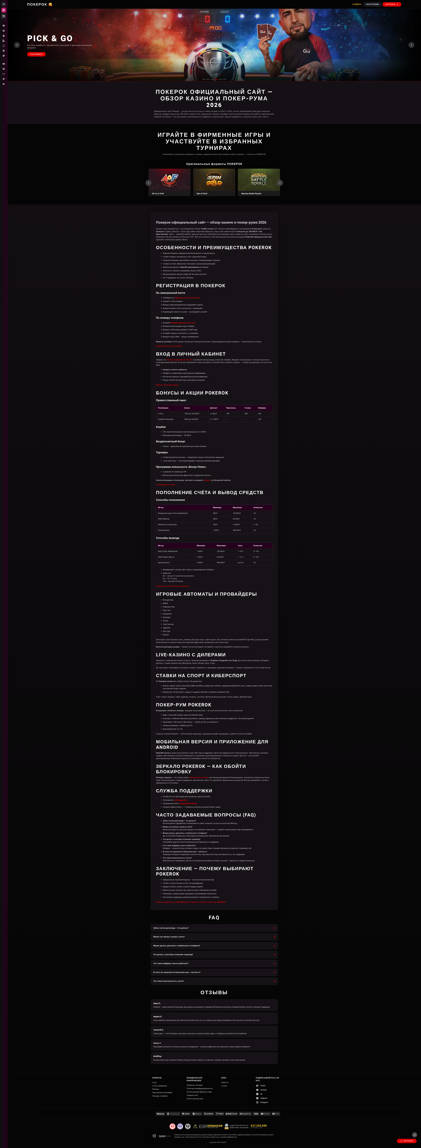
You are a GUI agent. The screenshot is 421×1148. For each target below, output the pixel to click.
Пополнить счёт (163, 586)
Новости (224, 1082)
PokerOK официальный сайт (183, 323)
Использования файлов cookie (199, 1092)
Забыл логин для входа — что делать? (171, 928)
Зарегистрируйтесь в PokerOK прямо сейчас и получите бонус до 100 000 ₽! (191, 902)
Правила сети (192, 1095)
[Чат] (414, 1134)
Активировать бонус (165, 485)
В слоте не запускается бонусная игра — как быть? (176, 972)
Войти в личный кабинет (167, 385)
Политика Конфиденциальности (200, 1088)
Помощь (155, 1089)
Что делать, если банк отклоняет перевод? (173, 955)
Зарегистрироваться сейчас (169, 346)
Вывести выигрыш (180, 586)
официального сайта (199, 777)
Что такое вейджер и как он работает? (170, 963)
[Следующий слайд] (411, 45)
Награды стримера (160, 1096)
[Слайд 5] (220, 79)
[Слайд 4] (216, 79)
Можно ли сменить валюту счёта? (169, 937)
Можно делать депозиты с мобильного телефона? (176, 946)
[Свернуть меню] (4, 4)
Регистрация (372, 4)
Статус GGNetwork (159, 1086)
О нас (154, 1082)
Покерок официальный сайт (179, 360)
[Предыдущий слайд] (17, 45)
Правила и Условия (195, 1085)
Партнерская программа (162, 1093)
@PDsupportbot (181, 800)
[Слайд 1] (203, 79)
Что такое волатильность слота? (168, 981)
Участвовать (36, 54)
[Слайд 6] (224, 79)
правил (207, 480)
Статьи (224, 1086)
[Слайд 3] (212, 79)
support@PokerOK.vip (188, 803)
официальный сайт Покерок (187, 298)
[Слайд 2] (208, 79)
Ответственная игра (195, 1099)
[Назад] (148, 183)
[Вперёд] (280, 183)
